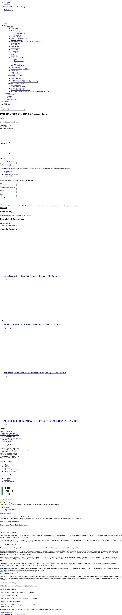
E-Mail (2, 190)
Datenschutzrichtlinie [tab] (6, 606)
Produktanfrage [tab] (8, 171)
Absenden (3, 207)
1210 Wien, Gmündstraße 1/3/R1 (9, 435)
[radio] (16, 137)
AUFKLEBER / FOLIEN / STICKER (30, 168)
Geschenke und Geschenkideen (16, 83)
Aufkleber (56, 168)
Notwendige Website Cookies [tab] (8, 545)
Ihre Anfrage (3, 197)
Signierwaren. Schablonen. (14, 75)
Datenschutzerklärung (6, 612)
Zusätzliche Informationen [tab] (11, 174)
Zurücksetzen (11, 161)
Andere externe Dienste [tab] (6, 573)
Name (1, 183)
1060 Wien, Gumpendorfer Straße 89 (10, 438)
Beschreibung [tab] (7, 173)
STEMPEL (10, 27)
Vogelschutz (66, 168)
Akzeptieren (3, 521)
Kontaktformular (6, 441)
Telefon (2, 194)
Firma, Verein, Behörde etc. (8, 187)
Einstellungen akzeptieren (7, 614)
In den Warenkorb (5, 165)
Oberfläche (3, 159)
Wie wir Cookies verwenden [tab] (8, 532)
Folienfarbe (3, 143)
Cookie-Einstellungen (13, 521)
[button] (61, 494)
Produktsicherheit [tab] (8, 176)
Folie (43, 168)
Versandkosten (14, 122)
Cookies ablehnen (19, 614)
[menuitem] (63, 2)
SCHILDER (10, 54)
